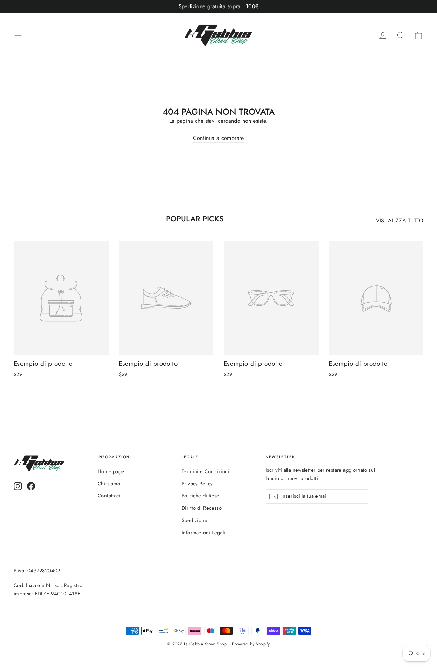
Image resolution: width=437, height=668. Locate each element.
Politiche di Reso (201, 495)
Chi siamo (109, 484)
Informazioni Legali (203, 532)
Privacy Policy (197, 484)
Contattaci (109, 495)
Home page (111, 471)
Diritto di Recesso (202, 508)
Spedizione (194, 520)
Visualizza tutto (399, 220)
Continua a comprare (218, 138)
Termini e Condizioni (205, 471)
